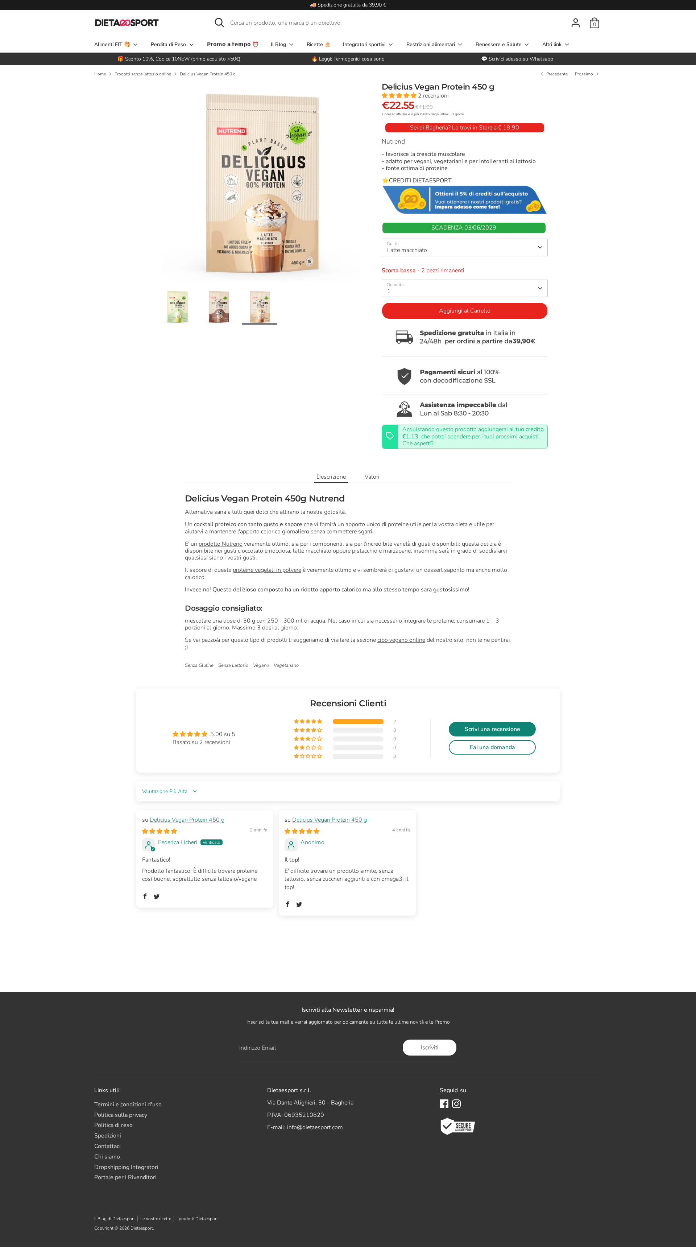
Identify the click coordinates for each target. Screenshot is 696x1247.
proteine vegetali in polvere (267, 570)
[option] (348, 59)
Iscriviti (430, 1048)
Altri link (552, 44)
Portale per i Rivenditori (125, 1177)
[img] (159, 831)
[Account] (575, 23)
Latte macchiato (407, 250)
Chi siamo (107, 1157)
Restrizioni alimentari (431, 44)
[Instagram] (456, 1103)
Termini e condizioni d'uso (128, 1104)
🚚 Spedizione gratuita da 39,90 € (348, 4)
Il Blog (279, 44)
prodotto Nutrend (221, 544)
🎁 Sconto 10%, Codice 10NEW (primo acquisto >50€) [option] (178, 58)
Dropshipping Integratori (126, 1167)
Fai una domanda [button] (492, 747)
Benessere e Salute (499, 44)
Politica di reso (113, 1125)
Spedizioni (107, 1136)
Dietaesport (141, 1228)
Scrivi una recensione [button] (492, 729)
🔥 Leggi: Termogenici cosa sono (348, 58)
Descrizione (331, 477)
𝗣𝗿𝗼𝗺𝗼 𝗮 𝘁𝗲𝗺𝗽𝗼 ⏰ (232, 44)
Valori (372, 477)
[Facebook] (444, 1103)
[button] (400, 96)
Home (100, 74)
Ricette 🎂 (319, 44)
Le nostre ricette (155, 1219)
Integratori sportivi (365, 44)
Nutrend (393, 141)
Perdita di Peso (169, 44)
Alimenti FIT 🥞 (113, 44)
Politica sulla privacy (120, 1115)
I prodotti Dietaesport (197, 1219)
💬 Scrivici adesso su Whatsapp (517, 58)
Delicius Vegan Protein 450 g (208, 74)
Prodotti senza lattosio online (143, 74)
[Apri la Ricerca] (219, 22)
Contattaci (107, 1146)
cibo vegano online (401, 640)
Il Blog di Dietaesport (114, 1219)
